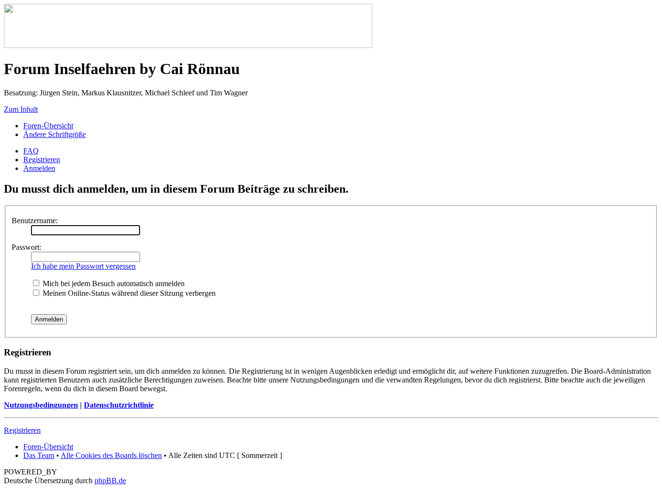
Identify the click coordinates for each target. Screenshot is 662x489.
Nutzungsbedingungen (41, 405)
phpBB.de (110, 480)
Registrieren (41, 159)
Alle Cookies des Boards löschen (111, 455)
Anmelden (39, 168)
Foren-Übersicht (48, 126)
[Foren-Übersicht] (188, 45)
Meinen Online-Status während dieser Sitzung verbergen (128, 293)
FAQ (31, 151)
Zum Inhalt (21, 109)
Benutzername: (35, 220)
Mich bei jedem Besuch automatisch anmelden (113, 283)
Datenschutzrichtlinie (119, 405)
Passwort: (26, 247)
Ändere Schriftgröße (54, 134)
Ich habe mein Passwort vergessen (83, 266)
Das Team (38, 455)
